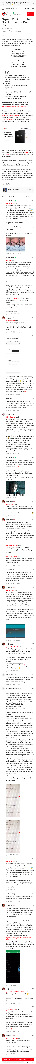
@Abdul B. (9, 260)
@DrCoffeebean (11, 417)
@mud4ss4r (10, 204)
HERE (26, 152)
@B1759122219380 (12, 647)
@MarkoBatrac (10, 321)
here (7, 154)
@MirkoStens (10, 590)
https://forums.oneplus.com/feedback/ (14, 107)
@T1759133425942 (12, 1038)
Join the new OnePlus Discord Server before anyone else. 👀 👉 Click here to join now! (16, 3)
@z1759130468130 (12, 546)
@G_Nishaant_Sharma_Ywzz (15, 992)
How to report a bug (8, 119)
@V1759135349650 (12, 556)
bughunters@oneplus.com (10, 115)
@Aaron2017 (18, 298)
